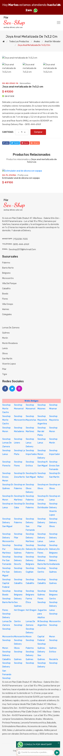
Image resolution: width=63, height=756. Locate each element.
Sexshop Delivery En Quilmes (19, 549)
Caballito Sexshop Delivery (6, 663)
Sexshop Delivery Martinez (30, 538)
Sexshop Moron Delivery (42, 454)
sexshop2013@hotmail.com (22, 249)
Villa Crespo (7, 304)
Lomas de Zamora (10, 327)
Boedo (5, 293)
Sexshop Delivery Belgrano (30, 560)
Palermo (6, 262)
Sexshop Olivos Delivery (30, 488)
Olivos (5, 353)
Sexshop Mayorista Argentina (42, 420)
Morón (5, 338)
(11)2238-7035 (20, 239)
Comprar (38, 132)
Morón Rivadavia (10, 343)
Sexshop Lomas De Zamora (7, 443)
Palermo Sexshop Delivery (30, 652)
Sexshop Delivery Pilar (42, 522)
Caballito (6, 288)
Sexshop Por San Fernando (6, 560)
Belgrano (6, 273)
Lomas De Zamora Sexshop (7, 625)
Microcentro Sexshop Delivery (19, 640)
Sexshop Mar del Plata (42, 431)
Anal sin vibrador (53, 41)
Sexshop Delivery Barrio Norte (43, 560)
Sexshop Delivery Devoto (18, 560)
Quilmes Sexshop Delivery (42, 663)
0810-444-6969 (21, 244)
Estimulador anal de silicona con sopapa (21, 178)
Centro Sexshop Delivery (53, 602)
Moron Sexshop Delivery (6, 652)
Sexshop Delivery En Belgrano (54, 549)
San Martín (7, 358)
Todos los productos (19, 41)
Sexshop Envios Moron (6, 477)
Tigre (4, 374)
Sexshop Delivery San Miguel (7, 522)
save (26, 143)
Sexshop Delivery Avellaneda (54, 560)
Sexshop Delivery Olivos (53, 522)
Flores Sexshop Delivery (6, 614)
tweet (16, 143)
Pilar (4, 369)
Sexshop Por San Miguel (6, 572)
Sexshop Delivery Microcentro (8, 538)
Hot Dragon (19, 610)
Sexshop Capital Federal (6, 583)
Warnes (5, 309)
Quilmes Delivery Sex (41, 652)
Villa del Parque (9, 283)
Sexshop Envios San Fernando (54, 465)
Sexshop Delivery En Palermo (31, 549)
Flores (5, 299)
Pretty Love (23, 175)
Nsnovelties (25, 83)
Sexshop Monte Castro (6, 409)
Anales (37, 41)
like (6, 143)
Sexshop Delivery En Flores (43, 549)
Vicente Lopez (9, 364)
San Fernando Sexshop (6, 674)
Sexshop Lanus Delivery (30, 443)
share (36, 143)
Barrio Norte (8, 268)
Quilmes (6, 333)
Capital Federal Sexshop (42, 640)
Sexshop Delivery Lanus (42, 538)
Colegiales (7, 314)
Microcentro (8, 278)
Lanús (5, 348)
